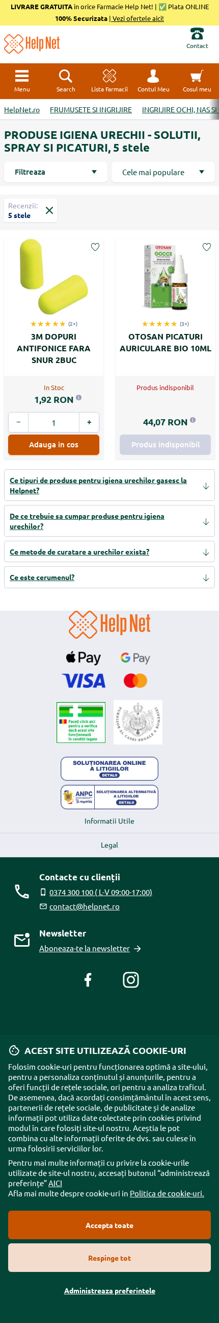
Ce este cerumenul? (42, 577)
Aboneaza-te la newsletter (84, 948)
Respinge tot (109, 1257)
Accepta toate (109, 1225)
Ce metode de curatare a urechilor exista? (79, 551)
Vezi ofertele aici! (137, 18)
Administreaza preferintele (109, 1290)
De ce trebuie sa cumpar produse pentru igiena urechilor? (87, 521)
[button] (153, 81)
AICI (55, 1183)
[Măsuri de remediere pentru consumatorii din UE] (109, 769)
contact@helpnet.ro (84, 906)
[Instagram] (131, 980)
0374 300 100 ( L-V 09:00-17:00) (100, 892)
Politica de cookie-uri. (167, 1193)
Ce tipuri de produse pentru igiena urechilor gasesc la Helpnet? (98, 485)
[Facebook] (88, 980)
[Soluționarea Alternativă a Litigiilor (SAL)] (109, 797)
